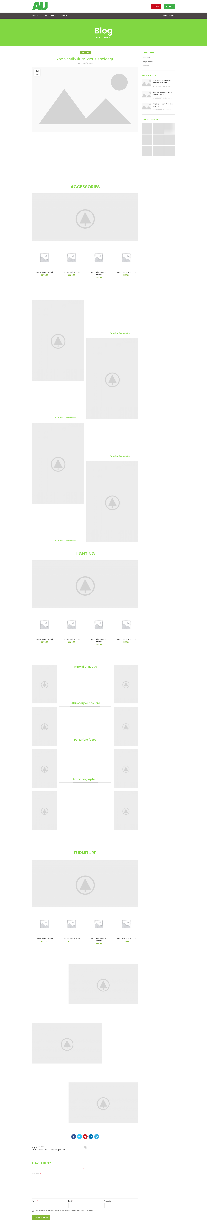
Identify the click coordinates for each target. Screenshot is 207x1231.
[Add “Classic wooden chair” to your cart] (55, 254)
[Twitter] (79, 1136)
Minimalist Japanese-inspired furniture (162, 81)
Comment (36, 1173)
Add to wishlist (55, 249)
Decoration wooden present (99, 273)
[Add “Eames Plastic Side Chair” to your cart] (137, 254)
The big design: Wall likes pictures (163, 105)
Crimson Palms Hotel (71, 272)
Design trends (147, 62)
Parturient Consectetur (65, 417)
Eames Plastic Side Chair (126, 272)
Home (98, 38)
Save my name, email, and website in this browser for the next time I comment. (64, 1211)
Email (70, 1201)
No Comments (167, 86)
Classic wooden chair (44, 272)
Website (107, 1201)
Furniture (107, 38)
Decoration (146, 57)
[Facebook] (73, 1136)
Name (35, 1201)
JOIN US (169, 6)
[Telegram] (96, 1136)
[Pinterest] (85, 1136)
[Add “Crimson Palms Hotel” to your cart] (82, 254)
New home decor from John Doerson (162, 93)
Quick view (55, 260)
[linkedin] (91, 1136)
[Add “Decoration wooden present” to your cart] (109, 254)
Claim (156, 6)
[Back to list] (85, 1148)
